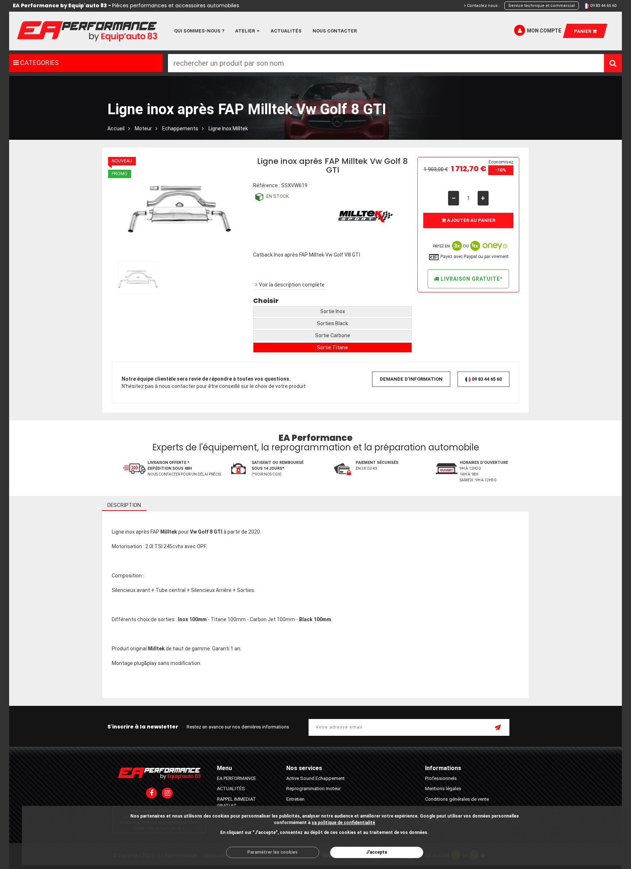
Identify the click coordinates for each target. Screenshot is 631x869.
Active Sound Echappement (315, 778)
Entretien (295, 799)
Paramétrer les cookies (272, 852)
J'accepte (376, 852)
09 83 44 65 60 (603, 5)
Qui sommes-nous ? (199, 31)
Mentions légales (443, 788)
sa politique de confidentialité (343, 822)
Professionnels (441, 778)
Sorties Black (332, 323)
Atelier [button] (245, 31)
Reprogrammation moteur (313, 788)
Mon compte (544, 31)
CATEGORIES (39, 62)
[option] (138, 277)
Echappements (180, 128)
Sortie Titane (332, 347)
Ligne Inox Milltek (228, 128)
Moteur (143, 128)
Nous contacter (335, 31)
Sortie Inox (332, 311)
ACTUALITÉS (231, 788)
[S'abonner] (498, 728)
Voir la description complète (292, 285)
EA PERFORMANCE (236, 778)
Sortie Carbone (332, 335)
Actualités (286, 31)
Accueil (116, 128)
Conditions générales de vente (457, 799)
